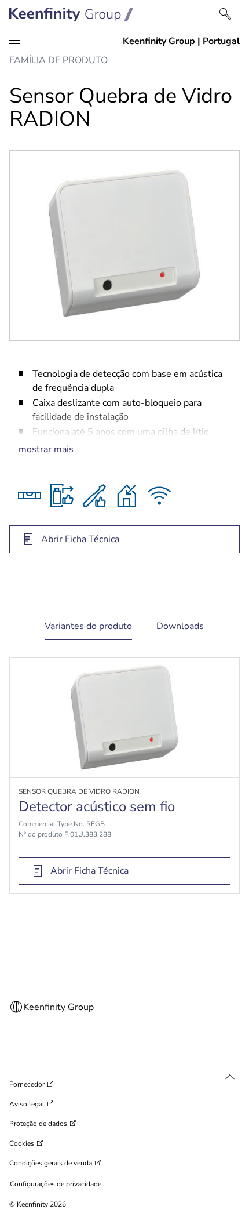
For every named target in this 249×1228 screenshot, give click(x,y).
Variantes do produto (88, 630)
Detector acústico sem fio (97, 806)
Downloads (180, 626)
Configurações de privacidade (55, 1184)
